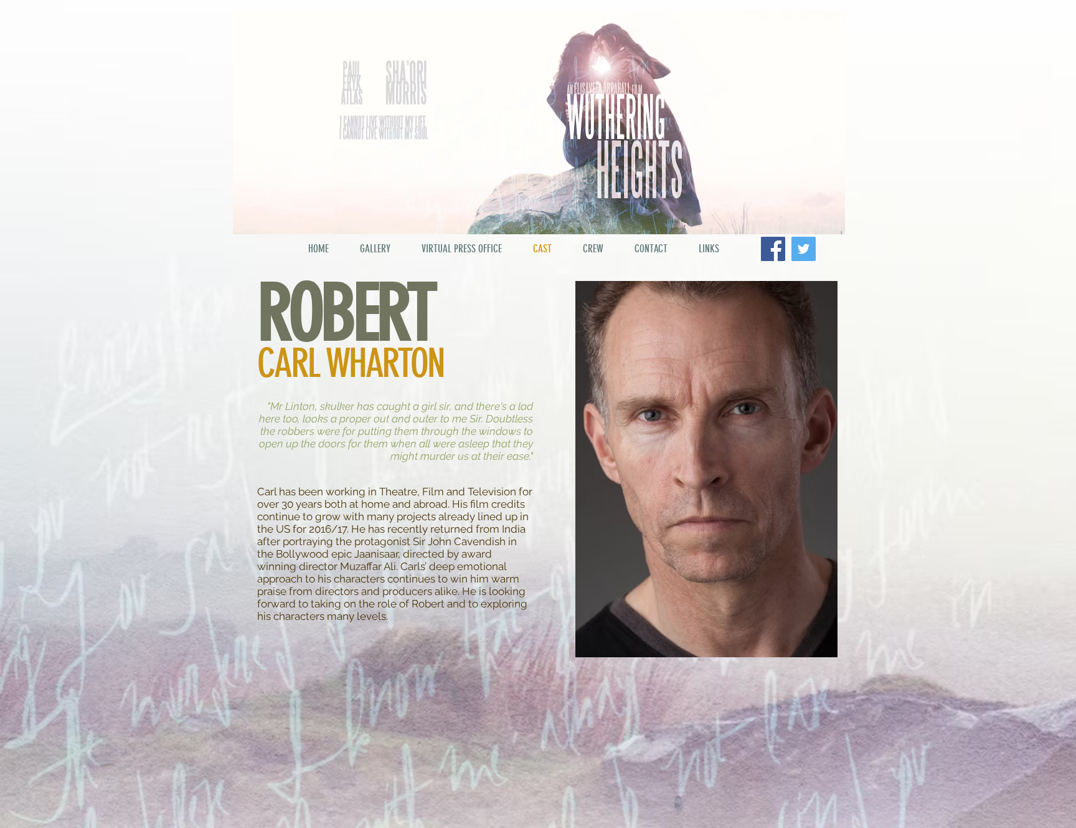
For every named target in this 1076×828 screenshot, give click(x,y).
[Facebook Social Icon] (773, 249)
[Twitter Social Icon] (803, 249)
